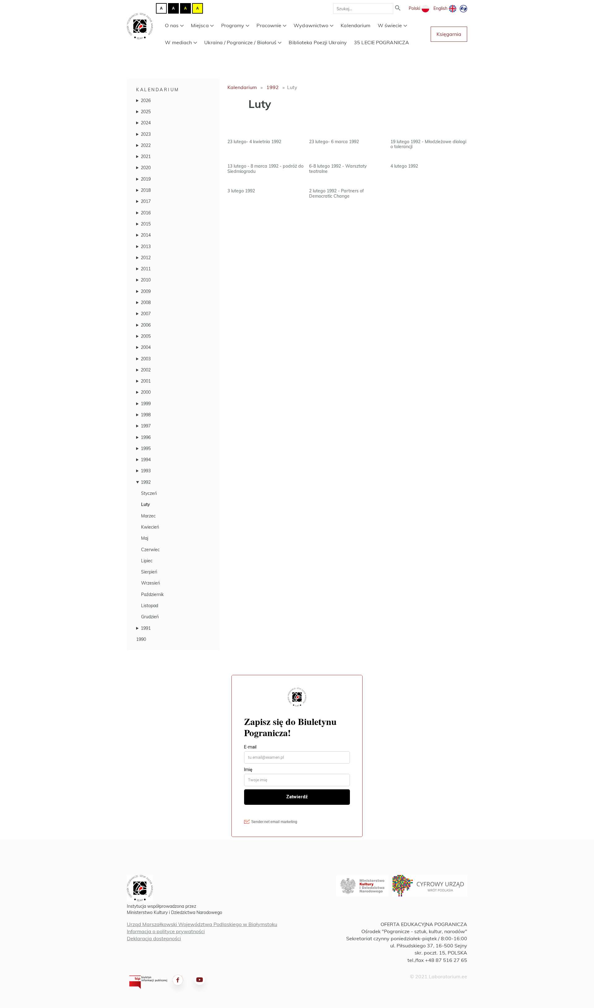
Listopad (149, 605)
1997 (146, 426)
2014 (146, 235)
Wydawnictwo (311, 25)
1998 (146, 415)
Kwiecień (150, 527)
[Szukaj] (397, 8)
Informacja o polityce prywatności (166, 931)
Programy (232, 25)
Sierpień (149, 572)
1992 (146, 482)
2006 (146, 325)
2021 (146, 156)
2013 (146, 246)
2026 (146, 100)
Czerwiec (150, 549)
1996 (146, 437)
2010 (146, 280)
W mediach (178, 42)
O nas (172, 25)
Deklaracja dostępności (154, 938)
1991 (146, 628)
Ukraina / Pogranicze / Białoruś (240, 42)
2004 (146, 347)
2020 (146, 167)
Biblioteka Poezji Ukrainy (318, 42)
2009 (146, 291)
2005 (146, 336)
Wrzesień (150, 583)
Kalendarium (355, 25)
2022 (146, 145)
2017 (146, 201)
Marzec (148, 516)
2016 (146, 213)
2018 (146, 190)
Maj (144, 538)
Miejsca (200, 25)
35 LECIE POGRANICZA (381, 42)
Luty (145, 504)
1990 (141, 639)
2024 (146, 123)
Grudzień (150, 617)
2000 (146, 392)
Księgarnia (449, 34)
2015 (146, 224)
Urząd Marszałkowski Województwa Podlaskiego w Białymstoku (202, 924)
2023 (146, 134)
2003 (146, 359)
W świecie (390, 25)
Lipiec (147, 561)
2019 (146, 179)
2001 (146, 381)
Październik (152, 594)
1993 (146, 471)
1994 (146, 459)
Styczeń (149, 493)
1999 (146, 403)
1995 (146, 448)
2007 (146, 313)
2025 (146, 111)
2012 (146, 257)
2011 (146, 269)
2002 (146, 370)
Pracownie (268, 25)
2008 (146, 302)
